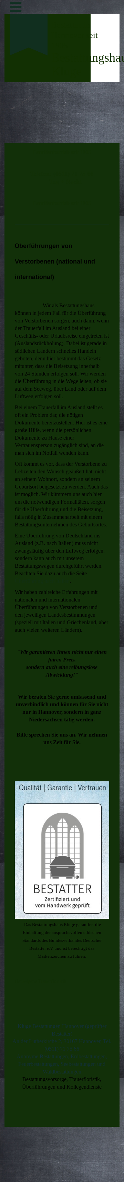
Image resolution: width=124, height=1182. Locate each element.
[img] (29, 88)
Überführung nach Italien (42, 581)
